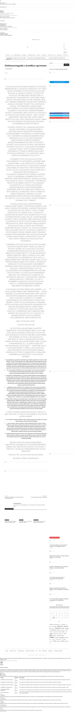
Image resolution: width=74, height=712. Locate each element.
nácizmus (54, 635)
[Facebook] (64, 44)
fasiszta (53, 628)
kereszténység (54, 631)
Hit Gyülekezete (53, 630)
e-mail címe (2, 20)
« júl (59, 621)
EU (50, 628)
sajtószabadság (58, 639)
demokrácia (54, 626)
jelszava (1, 10)
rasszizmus (53, 639)
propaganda (62, 637)
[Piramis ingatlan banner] (26, 464)
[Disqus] (26, 536)
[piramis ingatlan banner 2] (59, 85)
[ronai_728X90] (26, 81)
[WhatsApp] (13, 76)
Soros (62, 639)
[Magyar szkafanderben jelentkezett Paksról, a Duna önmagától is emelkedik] (59, 585)
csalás (51, 626)
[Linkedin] (16, 76)
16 (67, 613)
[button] (27, 47)
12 (56, 613)
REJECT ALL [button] (9, 660)
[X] (64, 47)
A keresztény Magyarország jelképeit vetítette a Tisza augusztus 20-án (58, 545)
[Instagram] (64, 45)
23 (67, 615)
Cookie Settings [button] (3, 660)
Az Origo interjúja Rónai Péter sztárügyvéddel (39, 497)
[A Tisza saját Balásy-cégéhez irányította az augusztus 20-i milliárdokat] (59, 595)
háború (58, 630)
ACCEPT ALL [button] (14, 660)
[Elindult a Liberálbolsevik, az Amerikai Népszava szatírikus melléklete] (40, 515)
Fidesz (62, 628)
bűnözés (63, 624)
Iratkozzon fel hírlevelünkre (59, 82)
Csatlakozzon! (66, 115)
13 (59, 613)
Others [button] (1, 707)
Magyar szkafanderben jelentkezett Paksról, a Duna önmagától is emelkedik (59, 588)
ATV (60, 624)
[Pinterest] (11, 76)
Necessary (3, 674)
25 (53, 617)
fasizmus (58, 628)
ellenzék (66, 626)
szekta (64, 639)
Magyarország (10, 61)
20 (59, 615)
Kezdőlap (6, 61)
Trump (54, 641)
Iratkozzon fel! (66, 117)
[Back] (0, 1)
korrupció (59, 631)
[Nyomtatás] (21, 76)
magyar (51, 633)
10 (50, 613)
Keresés (51, 63)
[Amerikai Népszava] (9, 504)
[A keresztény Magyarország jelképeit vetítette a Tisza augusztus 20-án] (11, 515)
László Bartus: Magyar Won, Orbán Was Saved (57, 57)
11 (53, 613)
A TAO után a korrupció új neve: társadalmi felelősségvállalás (57, 578)
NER (51, 635)
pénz (50, 639)
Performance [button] (2, 697)
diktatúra (60, 626)
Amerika (51, 624)
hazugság (67, 628)
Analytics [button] (1, 701)
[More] (23, 76)
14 (62, 613)
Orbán (52, 637)
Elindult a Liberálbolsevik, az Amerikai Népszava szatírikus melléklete (59, 567)
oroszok (56, 637)
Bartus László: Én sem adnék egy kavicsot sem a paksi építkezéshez (16, 58)
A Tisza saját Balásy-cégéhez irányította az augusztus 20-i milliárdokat (59, 599)
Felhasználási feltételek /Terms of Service (8, 15)
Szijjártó (51, 641)
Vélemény (66, 641)
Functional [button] (2, 694)
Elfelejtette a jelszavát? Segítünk (6, 13)
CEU (66, 624)
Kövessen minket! (66, 113)
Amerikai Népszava (9, 68)
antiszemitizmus (56, 624)
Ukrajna (58, 641)
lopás (63, 631)
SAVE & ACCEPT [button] (3, 711)
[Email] (18, 76)
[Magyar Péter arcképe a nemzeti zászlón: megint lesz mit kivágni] (25, 515)
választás (63, 641)
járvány (51, 631)
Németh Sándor (60, 635)
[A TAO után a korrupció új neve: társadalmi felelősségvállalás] (59, 574)
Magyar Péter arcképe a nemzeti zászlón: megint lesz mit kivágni (59, 556)
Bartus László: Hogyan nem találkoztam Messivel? (37, 57)
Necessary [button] (2, 672)
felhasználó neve (3, 7)
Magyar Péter (61, 633)
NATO (65, 633)
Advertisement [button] (3, 704)
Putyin (66, 637)
